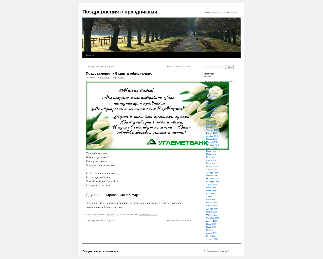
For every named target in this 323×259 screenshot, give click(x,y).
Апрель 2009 (211, 196)
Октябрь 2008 (212, 214)
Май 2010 (210, 157)
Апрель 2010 (211, 160)
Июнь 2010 (211, 154)
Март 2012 (210, 90)
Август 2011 (211, 111)
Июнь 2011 (211, 117)
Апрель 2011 (211, 123)
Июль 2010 (211, 151)
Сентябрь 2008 (212, 217)
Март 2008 (210, 236)
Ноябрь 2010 (211, 139)
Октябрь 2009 (212, 178)
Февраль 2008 (212, 239)
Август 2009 (211, 184)
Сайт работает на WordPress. (220, 251)
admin (122, 77)
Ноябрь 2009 (211, 175)
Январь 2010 (211, 169)
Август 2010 (211, 148)
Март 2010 (210, 163)
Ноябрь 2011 (211, 102)
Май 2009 (210, 193)
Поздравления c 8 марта (180, 66)
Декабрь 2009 (212, 172)
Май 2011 (210, 120)
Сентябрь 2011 (212, 108)
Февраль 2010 (212, 166)
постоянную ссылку (148, 214)
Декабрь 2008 (212, 208)
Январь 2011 (211, 132)
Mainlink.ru (229, 81)
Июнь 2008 (211, 226)
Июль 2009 (211, 187)
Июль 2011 (211, 114)
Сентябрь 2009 (212, 181)
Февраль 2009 (212, 202)
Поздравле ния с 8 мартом (100, 66)
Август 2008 (211, 220)
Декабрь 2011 (212, 99)
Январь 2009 (211, 205)
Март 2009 (210, 199)
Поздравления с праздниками (119, 11)
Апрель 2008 (211, 233)
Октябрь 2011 (212, 105)
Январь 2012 (211, 96)
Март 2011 (210, 126)
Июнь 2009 (211, 190)
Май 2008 (210, 229)
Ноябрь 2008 (211, 211)
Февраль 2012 (212, 93)
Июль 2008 (211, 223)
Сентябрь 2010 (212, 145)
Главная (90, 54)
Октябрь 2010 (212, 142)
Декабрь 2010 (212, 135)
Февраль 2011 (212, 129)
